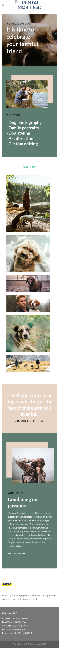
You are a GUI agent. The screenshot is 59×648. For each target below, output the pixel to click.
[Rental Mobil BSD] (29, 5)
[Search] (3, 5)
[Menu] (55, 4)
